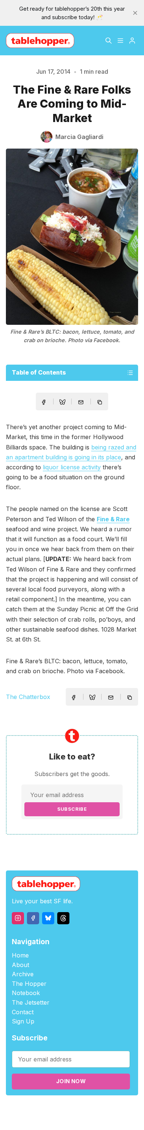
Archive (23, 974)
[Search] (108, 40)
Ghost (104, 1108)
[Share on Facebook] (43, 402)
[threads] (63, 918)
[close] (135, 13)
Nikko (77, 1117)
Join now (71, 1081)
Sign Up (23, 1021)
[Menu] (120, 40)
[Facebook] (33, 918)
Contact (23, 1012)
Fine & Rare (113, 519)
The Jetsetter (30, 1002)
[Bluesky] (48, 918)
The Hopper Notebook (29, 988)
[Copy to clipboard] (100, 403)
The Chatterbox (28, 696)
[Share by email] (81, 402)
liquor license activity (72, 467)
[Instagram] (18, 918)
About (20, 965)
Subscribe (72, 809)
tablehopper (41, 1108)
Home (20, 955)
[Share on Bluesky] (62, 403)
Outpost (125, 1108)
